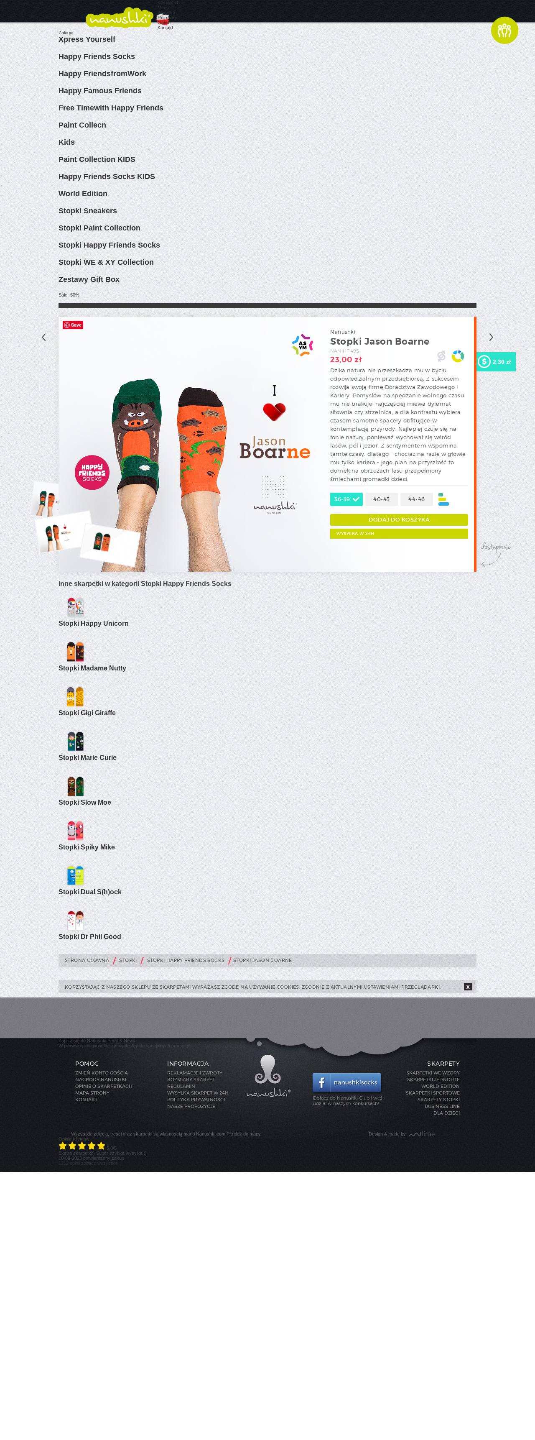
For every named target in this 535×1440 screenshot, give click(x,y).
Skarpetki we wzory (433, 1073)
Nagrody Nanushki (100, 1079)
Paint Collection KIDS (97, 159)
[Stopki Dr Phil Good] (75, 930)
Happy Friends (100, 91)
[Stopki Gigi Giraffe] (75, 706)
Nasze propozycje (191, 1106)
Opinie (164, 22)
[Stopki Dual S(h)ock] (75, 885)
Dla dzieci (446, 1113)
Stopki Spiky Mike (87, 847)
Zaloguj (66, 32)
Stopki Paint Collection (99, 228)
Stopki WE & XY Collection (106, 262)
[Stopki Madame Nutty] (75, 662)
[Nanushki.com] (119, 14)
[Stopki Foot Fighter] (44, 337)
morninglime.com (422, 1134)
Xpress (87, 39)
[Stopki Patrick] (491, 337)
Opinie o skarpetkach (103, 1086)
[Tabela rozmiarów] (443, 499)
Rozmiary (167, 17)
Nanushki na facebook (348, 1083)
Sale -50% (69, 294)
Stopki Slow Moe (85, 802)
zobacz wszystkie (99, 1163)
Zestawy (89, 279)
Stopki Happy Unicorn (94, 623)
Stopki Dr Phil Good (90, 936)
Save (76, 325)
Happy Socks (97, 56)
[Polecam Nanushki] (504, 30)
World (83, 193)
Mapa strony (92, 1093)
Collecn (82, 125)
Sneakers (88, 211)
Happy (102, 73)
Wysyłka (166, 12)
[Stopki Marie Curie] (75, 751)
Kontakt (165, 27)
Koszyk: (166, 2)
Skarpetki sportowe (433, 1093)
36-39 (342, 499)
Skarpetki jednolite (433, 1079)
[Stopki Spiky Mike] (75, 841)
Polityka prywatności (196, 1099)
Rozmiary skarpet (191, 1079)
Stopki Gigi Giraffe (87, 712)
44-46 (416, 499)
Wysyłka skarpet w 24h (198, 1093)
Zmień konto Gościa (101, 1073)
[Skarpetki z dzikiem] (67, 548)
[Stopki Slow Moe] (75, 796)
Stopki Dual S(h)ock (90, 891)
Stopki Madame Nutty (92, 668)
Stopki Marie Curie (88, 757)
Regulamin (181, 1086)
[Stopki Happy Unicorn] (75, 617)
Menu (163, 7)
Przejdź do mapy (244, 1133)
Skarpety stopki (439, 1099)
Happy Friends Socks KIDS (107, 176)
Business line (442, 1106)
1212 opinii (69, 1163)
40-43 (381, 499)
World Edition (440, 1086)
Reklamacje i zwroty (194, 1073)
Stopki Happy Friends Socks (109, 245)
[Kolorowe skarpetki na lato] (107, 560)
